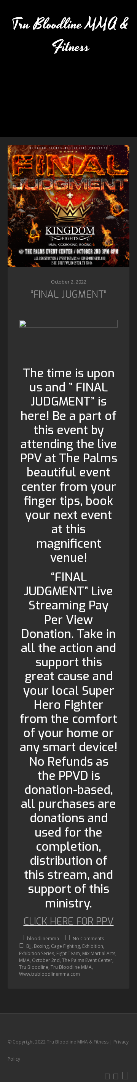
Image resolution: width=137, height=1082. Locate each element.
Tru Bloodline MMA (71, 967)
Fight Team (68, 953)
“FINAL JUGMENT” (68, 294)
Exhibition (92, 946)
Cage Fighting (65, 946)
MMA (24, 960)
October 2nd (46, 960)
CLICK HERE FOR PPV (69, 921)
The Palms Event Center (87, 960)
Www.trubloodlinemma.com (49, 974)
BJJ (29, 946)
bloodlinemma (42, 938)
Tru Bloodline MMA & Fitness (70, 35)
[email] (125, 1076)
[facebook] (116, 1076)
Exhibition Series (36, 953)
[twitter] (107, 1076)
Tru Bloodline (33, 967)
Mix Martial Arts (98, 953)
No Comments (88, 938)
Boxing (41, 946)
